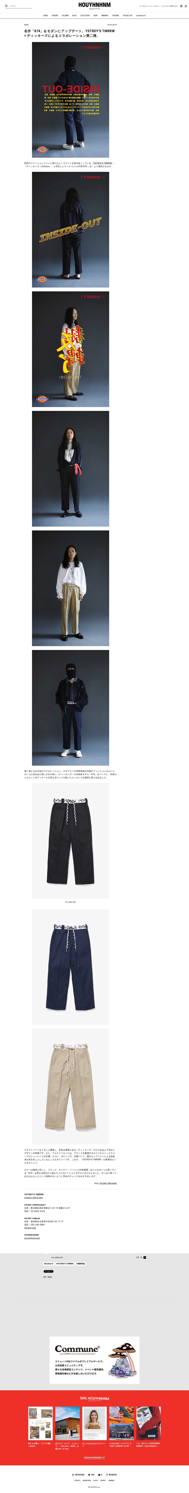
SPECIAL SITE (127, 15)
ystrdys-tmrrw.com (33, 1197)
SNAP (95, 15)
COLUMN (65, 15)
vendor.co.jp (30, 1228)
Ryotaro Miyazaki (108, 1183)
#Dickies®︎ (48, 1264)
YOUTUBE (115, 15)
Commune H (140, 15)
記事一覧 (139, 1257)
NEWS (45, 15)
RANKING (104, 15)
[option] (40, 1428)
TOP (44, 1277)
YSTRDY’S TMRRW (102, 163)
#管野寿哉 (80, 1264)
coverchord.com (32, 1238)
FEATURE (55, 15)
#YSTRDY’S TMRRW (64, 1264)
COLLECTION (85, 15)
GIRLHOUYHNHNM (94, 1458)
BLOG (74, 15)
